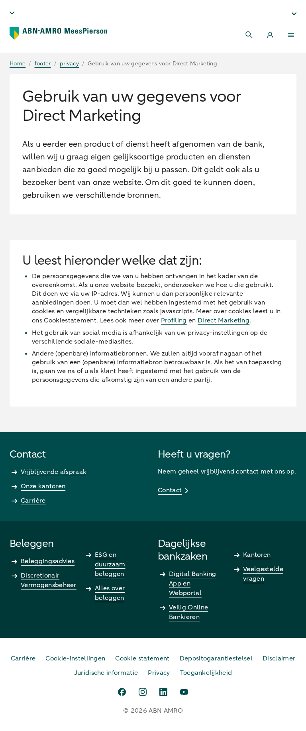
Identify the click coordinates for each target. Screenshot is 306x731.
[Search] (249, 35)
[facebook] (122, 692)
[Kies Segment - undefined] (294, 13)
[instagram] (142, 692)
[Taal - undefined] (12, 13)
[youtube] (184, 692)
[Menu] (291, 35)
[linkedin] (163, 692)
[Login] (270, 35)
